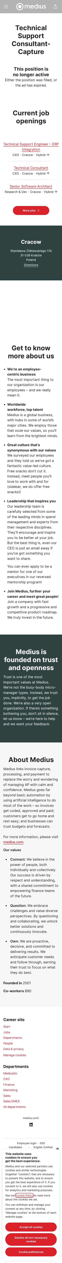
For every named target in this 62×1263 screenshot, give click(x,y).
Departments (12, 1037)
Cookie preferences (31, 1252)
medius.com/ (31, 1118)
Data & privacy (13, 1049)
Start (6, 1026)
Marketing (10, 1090)
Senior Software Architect (31, 186)
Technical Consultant (31, 168)
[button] (55, 6)
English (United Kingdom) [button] (42, 1149)
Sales (7, 1095)
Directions (31, 265)
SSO (42, 1143)
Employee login (26, 1143)
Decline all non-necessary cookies (31, 1239)
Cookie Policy (24, 1195)
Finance (8, 1084)
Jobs (6, 1032)
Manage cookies (14, 1055)
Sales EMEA (11, 1101)
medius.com (13, 842)
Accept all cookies (31, 1227)
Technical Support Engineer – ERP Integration (31, 146)
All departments (14, 1107)
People (8, 1043)
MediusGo (10, 1073)
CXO (6, 1079)
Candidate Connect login (15, 1149)
